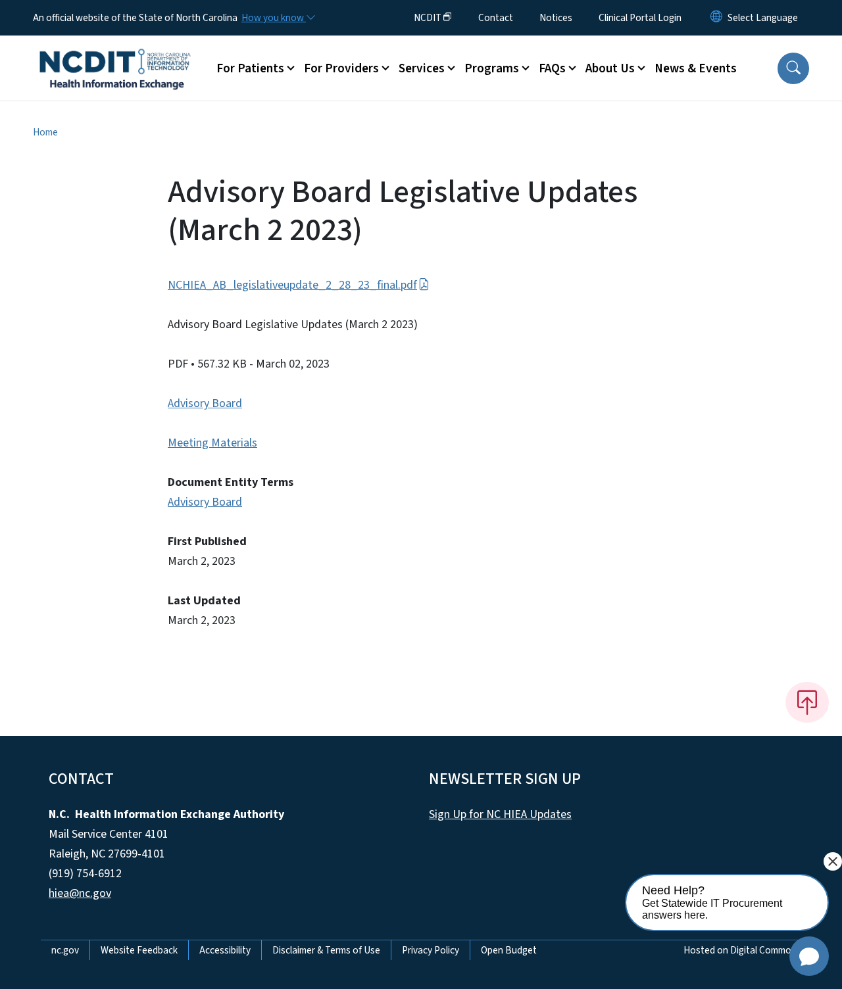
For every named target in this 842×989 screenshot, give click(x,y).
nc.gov (65, 950)
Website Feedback (139, 950)
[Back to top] (807, 702)
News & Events (696, 68)
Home (45, 132)
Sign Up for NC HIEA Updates (500, 814)
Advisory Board (205, 403)
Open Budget (509, 950)
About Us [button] (610, 68)
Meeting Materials (212, 443)
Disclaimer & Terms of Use (326, 950)
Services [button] (422, 68)
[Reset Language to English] (716, 18)
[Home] (115, 53)
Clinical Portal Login (640, 18)
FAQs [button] (552, 68)
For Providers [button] (341, 68)
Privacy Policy (430, 950)
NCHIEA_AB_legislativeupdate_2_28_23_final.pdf (292, 285)
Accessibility (225, 950)
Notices (555, 18)
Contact (495, 18)
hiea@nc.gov (80, 893)
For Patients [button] (250, 68)
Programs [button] (491, 68)
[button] (793, 68)
